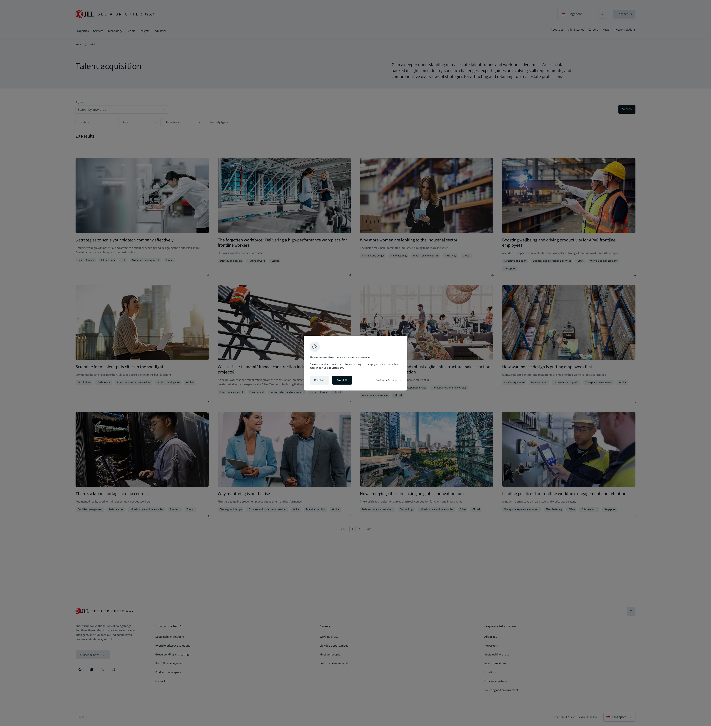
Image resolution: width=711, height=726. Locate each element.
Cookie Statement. (333, 368)
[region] (355, 363)
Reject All (319, 380)
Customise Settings (388, 380)
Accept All (342, 380)
